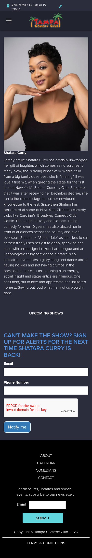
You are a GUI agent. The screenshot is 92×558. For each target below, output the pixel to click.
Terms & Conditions (46, 543)
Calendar (46, 463)
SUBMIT (43, 518)
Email (8, 363)
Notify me (17, 427)
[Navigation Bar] (9, 20)
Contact (46, 478)
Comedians (46, 470)
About (46, 455)
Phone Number (16, 382)
